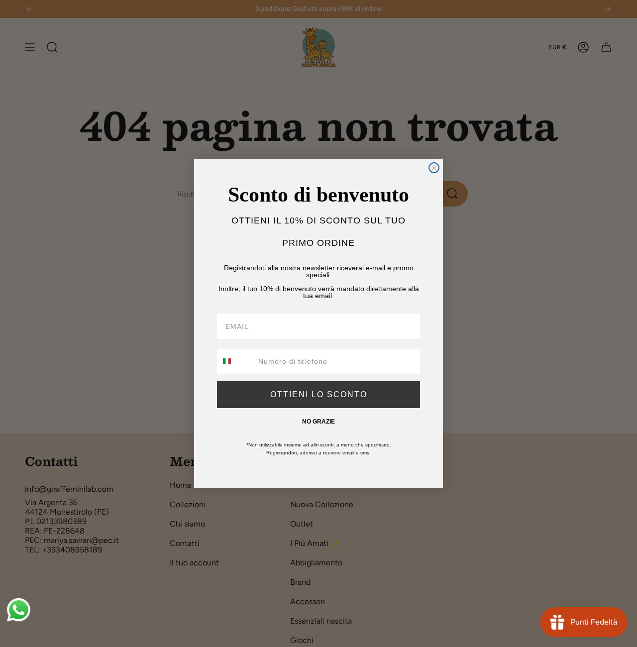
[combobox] (235, 361)
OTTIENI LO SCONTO (318, 394)
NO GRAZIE (318, 421)
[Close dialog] (434, 168)
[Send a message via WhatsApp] (18, 610)
